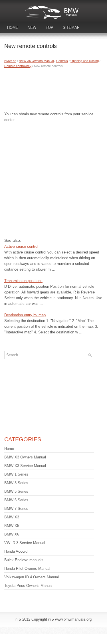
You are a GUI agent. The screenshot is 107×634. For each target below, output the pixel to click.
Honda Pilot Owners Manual (27, 568)
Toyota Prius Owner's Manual (28, 585)
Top (49, 27)
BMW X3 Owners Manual (25, 457)
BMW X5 (10, 61)
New (32, 27)
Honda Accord (15, 551)
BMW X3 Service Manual (25, 466)
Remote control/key (17, 66)
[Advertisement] (53, 88)
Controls (62, 61)
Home (12, 27)
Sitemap (71, 27)
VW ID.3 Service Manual (24, 543)
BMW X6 (11, 534)
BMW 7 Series (16, 508)
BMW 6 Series (16, 500)
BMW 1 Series (16, 474)
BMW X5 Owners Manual (36, 61)
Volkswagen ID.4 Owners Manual (31, 577)
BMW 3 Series (16, 483)
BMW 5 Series (16, 491)
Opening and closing (84, 61)
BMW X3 (11, 517)
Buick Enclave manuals (23, 560)
